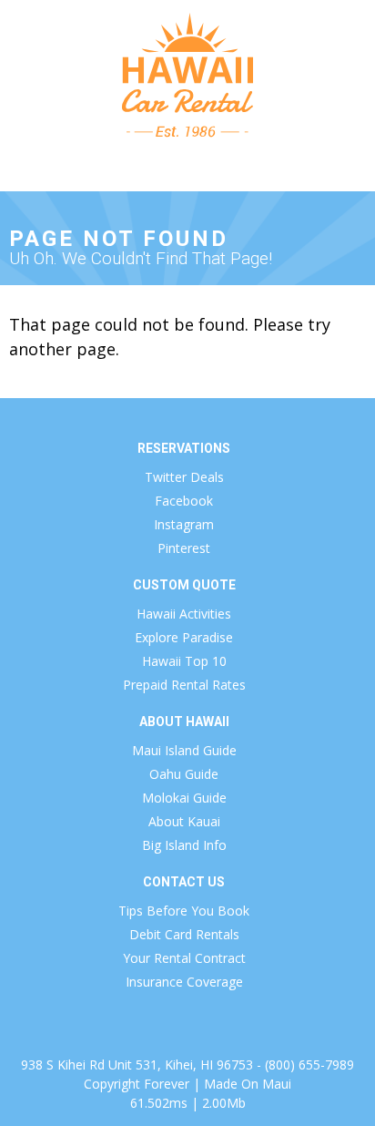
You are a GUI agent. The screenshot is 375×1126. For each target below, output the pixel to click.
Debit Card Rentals (184, 934)
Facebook (184, 500)
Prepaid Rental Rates (184, 684)
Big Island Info (184, 845)
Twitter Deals (184, 477)
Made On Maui (247, 1083)
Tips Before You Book (183, 910)
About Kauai (184, 821)
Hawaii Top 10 (184, 661)
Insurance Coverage (184, 981)
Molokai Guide (184, 797)
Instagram (184, 524)
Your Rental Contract (184, 958)
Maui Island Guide (184, 750)
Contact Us (184, 882)
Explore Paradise (184, 637)
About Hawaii (184, 721)
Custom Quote (184, 585)
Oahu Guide (183, 774)
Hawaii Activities (184, 613)
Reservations (183, 448)
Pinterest (183, 548)
